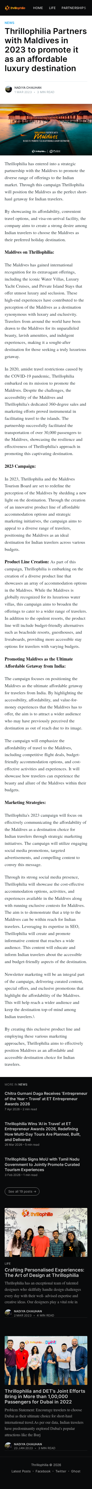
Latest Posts (21, 1471)
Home (38, 8)
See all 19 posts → (22, 1191)
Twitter (60, 1471)
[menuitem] (38, 7)
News (9, 23)
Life (52, 8)
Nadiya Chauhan (28, 87)
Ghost (75, 1471)
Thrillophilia (39, 1465)
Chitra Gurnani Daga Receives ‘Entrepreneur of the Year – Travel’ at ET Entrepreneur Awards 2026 (46, 1098)
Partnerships (74, 8)
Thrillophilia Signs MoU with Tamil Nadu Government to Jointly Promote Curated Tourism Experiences (42, 1164)
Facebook (43, 1471)
